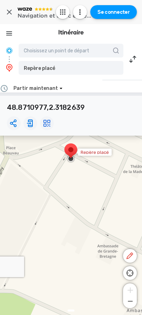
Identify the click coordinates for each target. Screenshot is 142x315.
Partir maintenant (35, 88)
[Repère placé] (71, 153)
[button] (71, 68)
